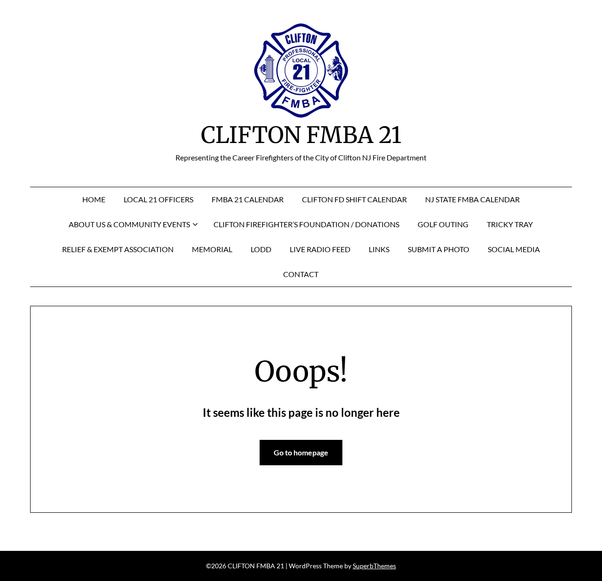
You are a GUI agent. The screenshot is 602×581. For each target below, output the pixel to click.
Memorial (212, 249)
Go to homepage (301, 452)
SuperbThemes (374, 566)
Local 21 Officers (158, 199)
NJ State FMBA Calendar (472, 199)
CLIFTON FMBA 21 (301, 135)
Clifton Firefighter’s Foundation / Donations (306, 224)
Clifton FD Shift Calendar (354, 199)
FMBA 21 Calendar (248, 199)
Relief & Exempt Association (118, 249)
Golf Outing (443, 224)
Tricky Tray (510, 224)
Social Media (514, 249)
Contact (300, 274)
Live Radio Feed (320, 249)
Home (93, 199)
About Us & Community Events (129, 224)
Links (379, 249)
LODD (261, 249)
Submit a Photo (438, 249)
